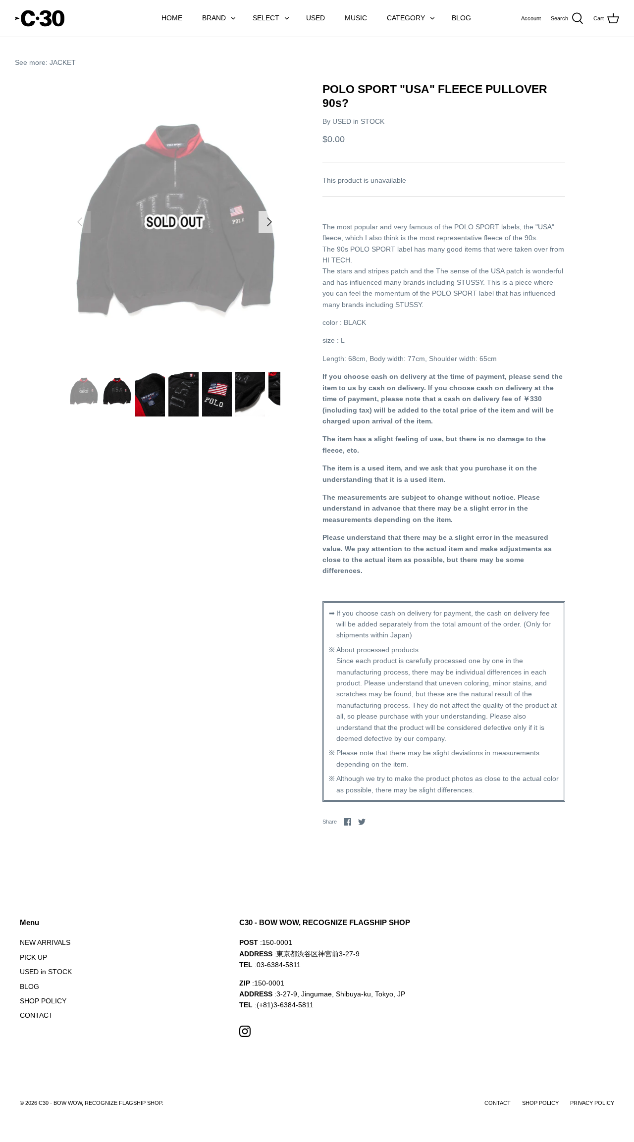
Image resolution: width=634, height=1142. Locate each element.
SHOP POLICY (43, 1001)
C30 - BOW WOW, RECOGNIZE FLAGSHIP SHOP (100, 1103)
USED (315, 18)
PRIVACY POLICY (592, 1103)
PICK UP (33, 957)
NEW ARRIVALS (45, 942)
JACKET (63, 62)
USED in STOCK (358, 121)
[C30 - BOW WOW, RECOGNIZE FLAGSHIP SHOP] (39, 18)
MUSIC (356, 18)
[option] (174, 222)
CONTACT (36, 1015)
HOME (171, 18)
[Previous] (80, 222)
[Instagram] (245, 1031)
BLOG (461, 18)
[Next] (269, 222)
